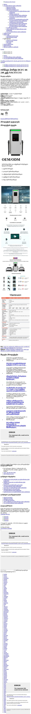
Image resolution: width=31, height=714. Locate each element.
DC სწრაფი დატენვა (11, 27)
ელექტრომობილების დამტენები (12, 5)
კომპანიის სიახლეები (12, 36)
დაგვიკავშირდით (8, 44)
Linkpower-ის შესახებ (11, 40)
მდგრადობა (9, 41)
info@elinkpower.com (8, 473)
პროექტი (8, 42)
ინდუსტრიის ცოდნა (11, 37)
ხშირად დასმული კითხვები (10, 47)
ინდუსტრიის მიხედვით (12, 9)
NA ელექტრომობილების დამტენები (16, 31)
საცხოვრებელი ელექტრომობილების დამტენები (16, 491)
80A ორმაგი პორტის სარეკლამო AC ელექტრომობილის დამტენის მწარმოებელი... (16, 425)
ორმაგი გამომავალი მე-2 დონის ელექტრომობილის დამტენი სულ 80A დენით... (15, 402)
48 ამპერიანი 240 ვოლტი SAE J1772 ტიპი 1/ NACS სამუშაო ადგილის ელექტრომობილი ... (16, 389)
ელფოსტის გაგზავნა (6, 528)
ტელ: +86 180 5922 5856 (9, 472)
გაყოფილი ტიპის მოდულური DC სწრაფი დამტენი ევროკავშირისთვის (16, 412)
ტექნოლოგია (7, 33)
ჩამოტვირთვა (7, 45)
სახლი (5, 4)
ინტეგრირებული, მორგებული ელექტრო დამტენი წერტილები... (16, 377)
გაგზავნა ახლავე (5, 514)
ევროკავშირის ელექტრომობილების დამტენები (16, 501)
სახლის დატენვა (10, 7)
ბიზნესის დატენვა (11, 8)
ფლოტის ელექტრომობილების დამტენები (14, 487)
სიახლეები (6, 34)
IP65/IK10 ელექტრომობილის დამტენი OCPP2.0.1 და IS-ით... (16, 364)
